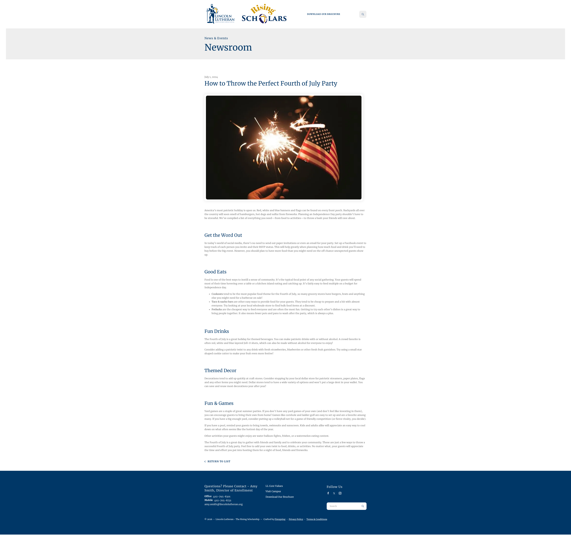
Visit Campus (273, 491)
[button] (362, 14)
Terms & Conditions (316, 519)
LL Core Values (274, 485)
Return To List (218, 461)
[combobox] (343, 506)
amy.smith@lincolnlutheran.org (223, 504)
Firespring (280, 519)
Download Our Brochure (323, 14)
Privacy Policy (296, 519)
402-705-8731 (222, 500)
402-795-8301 (221, 496)
